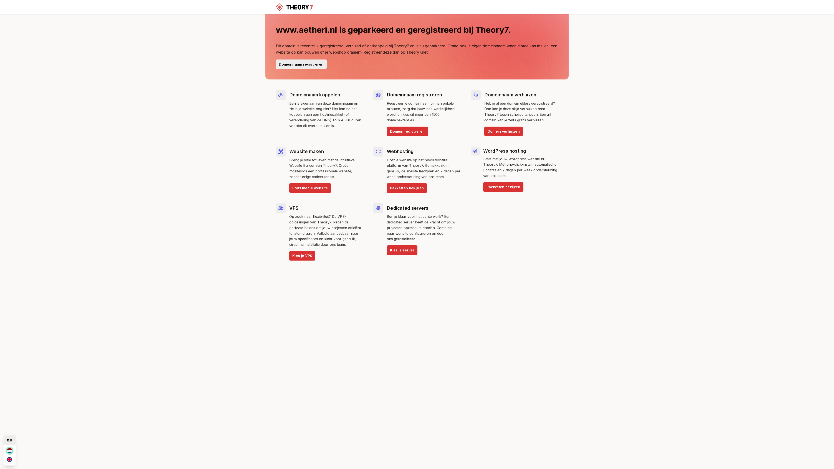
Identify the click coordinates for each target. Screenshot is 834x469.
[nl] (9, 450)
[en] (9, 459)
